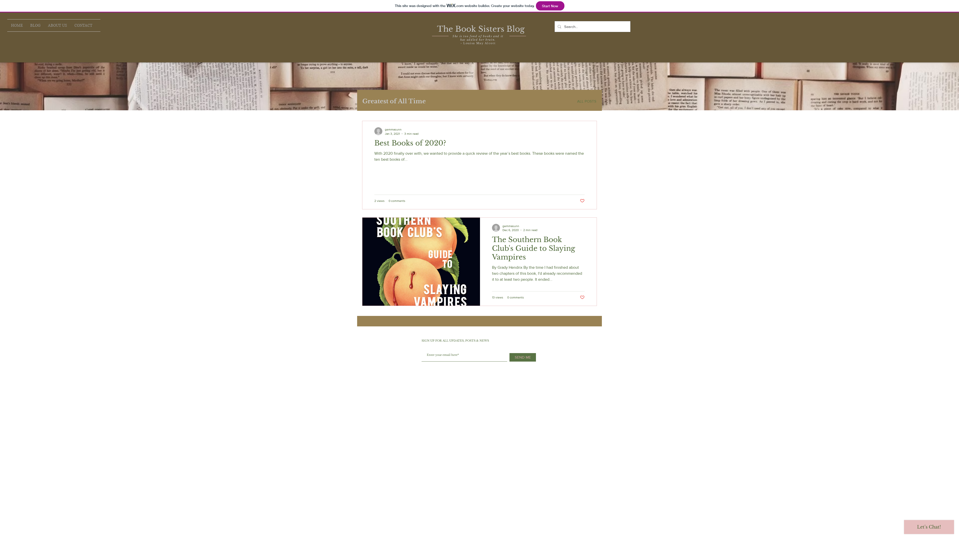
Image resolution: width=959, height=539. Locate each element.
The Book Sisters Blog (481, 29)
